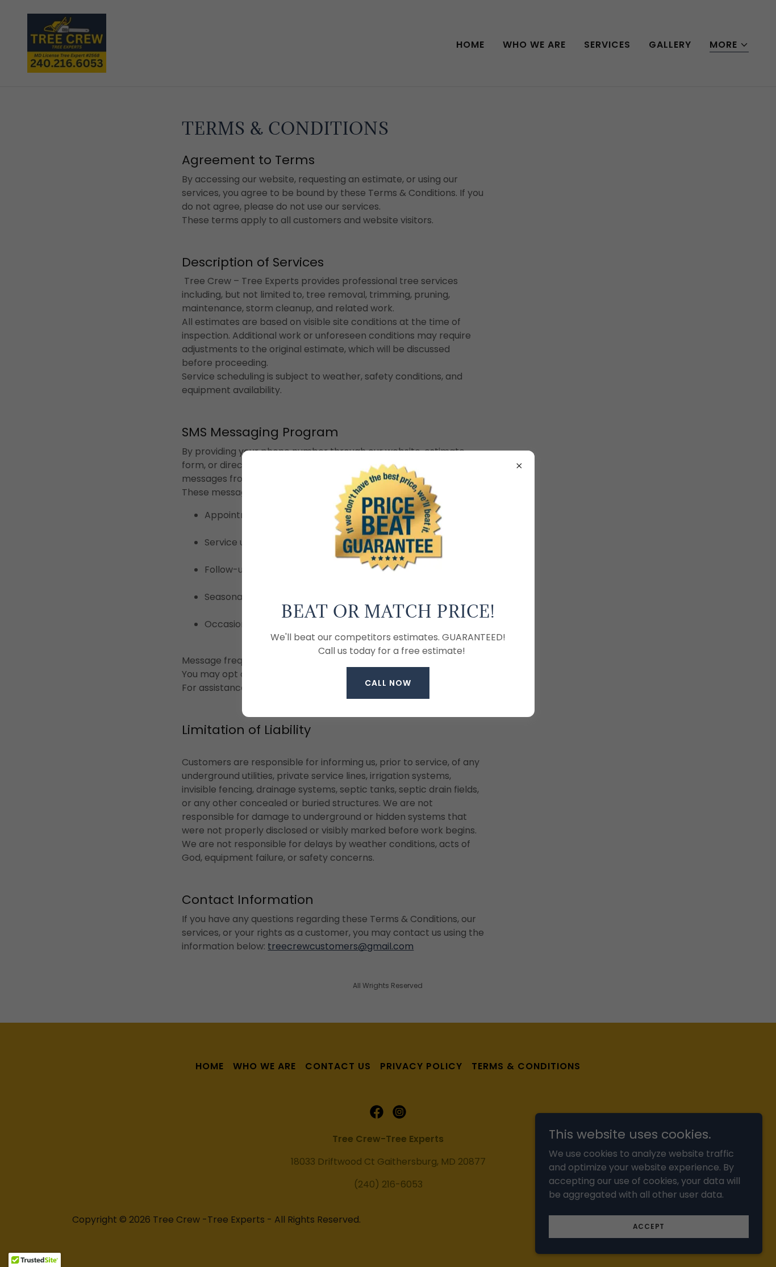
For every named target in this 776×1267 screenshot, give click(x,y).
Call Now (388, 683)
